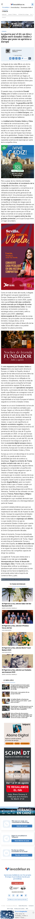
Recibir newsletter (21, 855)
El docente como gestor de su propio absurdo (20, 693)
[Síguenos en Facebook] (25, 895)
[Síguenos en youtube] (21, 895)
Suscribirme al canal (22, 841)
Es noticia (5, 7)
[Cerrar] (33, 912)
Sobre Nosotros (23, 905)
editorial (4, 14)
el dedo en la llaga (23, 14)
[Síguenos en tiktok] (17, 895)
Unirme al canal (22, 826)
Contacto (31, 905)
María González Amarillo (17, 51)
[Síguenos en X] (9, 895)
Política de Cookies (19, 908)
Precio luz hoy (15, 7)
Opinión (4, 17)
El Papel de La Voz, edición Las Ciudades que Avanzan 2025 (16, 671)
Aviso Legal (10, 908)
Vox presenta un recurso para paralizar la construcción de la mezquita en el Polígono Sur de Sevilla (20, 687)
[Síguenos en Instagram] (13, 895)
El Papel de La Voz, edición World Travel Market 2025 (16, 649)
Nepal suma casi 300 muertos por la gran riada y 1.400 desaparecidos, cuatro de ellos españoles (22, 708)
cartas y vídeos (12, 14)
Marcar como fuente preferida (18, 899)
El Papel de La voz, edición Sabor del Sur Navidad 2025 (16, 605)
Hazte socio (18, 883)
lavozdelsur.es (6, 630)
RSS (27, 908)
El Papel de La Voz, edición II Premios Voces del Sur (15, 627)
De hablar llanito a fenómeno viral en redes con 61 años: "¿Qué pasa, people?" (21, 701)
